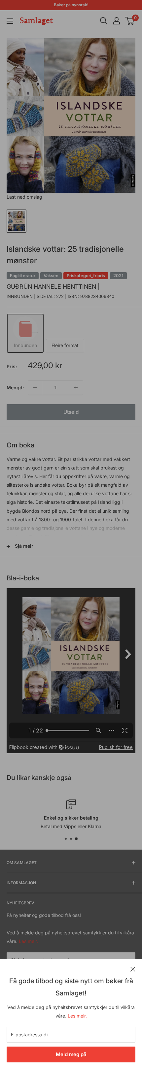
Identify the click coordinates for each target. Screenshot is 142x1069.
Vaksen (51, 275)
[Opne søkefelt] (103, 20)
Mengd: (15, 387)
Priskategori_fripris (86, 275)
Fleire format (65, 345)
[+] (76, 388)
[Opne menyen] (10, 21)
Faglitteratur (22, 275)
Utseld (71, 412)
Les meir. (77, 1016)
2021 (118, 275)
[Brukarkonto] (116, 20)
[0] (130, 21)
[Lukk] (132, 968)
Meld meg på (71, 1054)
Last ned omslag (24, 197)
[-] (35, 388)
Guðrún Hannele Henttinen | (53, 286)
